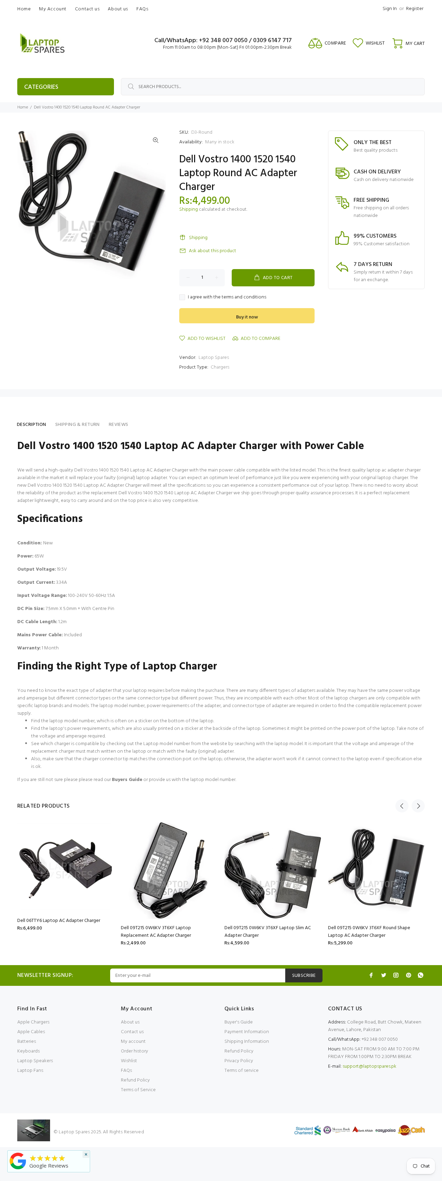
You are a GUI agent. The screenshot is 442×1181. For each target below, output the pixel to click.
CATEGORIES (41, 87)
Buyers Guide (127, 780)
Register (414, 9)
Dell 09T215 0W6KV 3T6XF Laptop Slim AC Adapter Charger (267, 932)
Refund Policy (135, 1080)
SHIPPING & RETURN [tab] (77, 425)
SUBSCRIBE (304, 976)
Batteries (26, 1042)
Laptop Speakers (35, 1061)
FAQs (126, 1071)
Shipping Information (246, 1042)
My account (133, 1042)
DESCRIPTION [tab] (31, 425)
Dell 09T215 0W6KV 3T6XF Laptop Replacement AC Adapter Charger (156, 932)
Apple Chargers (33, 1022)
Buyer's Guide (238, 1022)
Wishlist (129, 1061)
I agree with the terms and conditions (227, 297)
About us (130, 1022)
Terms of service (241, 1071)
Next (418, 805)
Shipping (188, 209)
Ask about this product (212, 251)
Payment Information (246, 1032)
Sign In (390, 9)
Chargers (220, 367)
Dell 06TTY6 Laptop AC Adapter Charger (58, 921)
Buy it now (247, 317)
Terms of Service (138, 1090)
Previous (402, 805)
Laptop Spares (214, 358)
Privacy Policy (238, 1061)
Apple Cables (31, 1032)
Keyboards (28, 1051)
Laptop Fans (30, 1071)
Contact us (132, 1032)
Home (22, 107)
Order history (134, 1051)
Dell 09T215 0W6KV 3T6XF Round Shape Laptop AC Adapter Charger (369, 932)
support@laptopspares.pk (369, 1066)
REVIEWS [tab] (118, 425)
